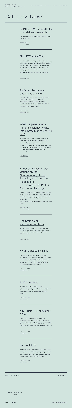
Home (31, 5)
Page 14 (16, 375)
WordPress (64, 402)
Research (47, 5)
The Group (55, 5)
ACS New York (28, 282)
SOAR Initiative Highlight (34, 251)
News (27, 44)
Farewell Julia (28, 345)
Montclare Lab (10, 5)
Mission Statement (38, 5)
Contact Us (64, 5)
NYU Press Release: (32, 55)
